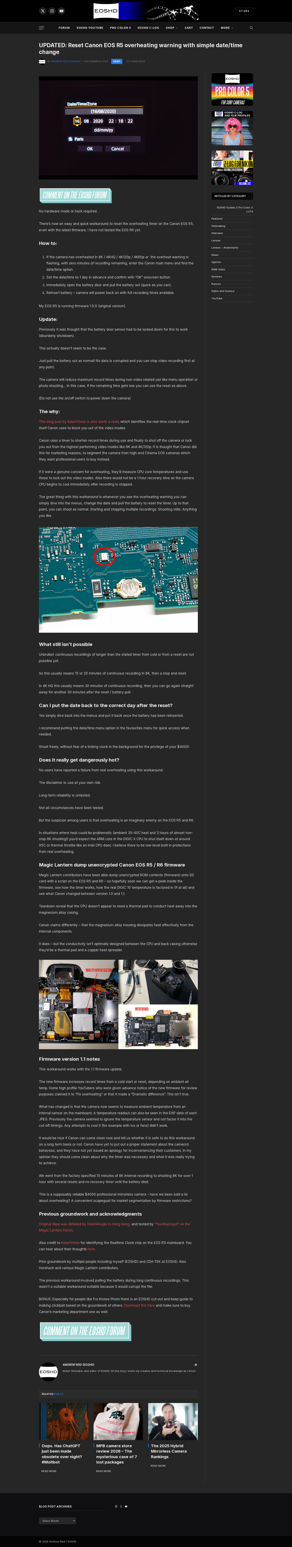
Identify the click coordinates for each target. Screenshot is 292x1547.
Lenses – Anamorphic (225, 247)
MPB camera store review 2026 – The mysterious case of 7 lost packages (116, 1453)
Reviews (217, 276)
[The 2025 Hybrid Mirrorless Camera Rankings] (173, 1421)
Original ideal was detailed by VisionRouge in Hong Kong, (85, 1224)
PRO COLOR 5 (120, 28)
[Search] (251, 27)
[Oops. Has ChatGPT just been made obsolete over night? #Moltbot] (63, 1421)
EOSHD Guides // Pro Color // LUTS (235, 209)
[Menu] (41, 27)
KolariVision (70, 1243)
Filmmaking (218, 225)
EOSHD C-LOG (148, 28)
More (225, 28)
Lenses (216, 240)
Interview (217, 233)
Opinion (216, 262)
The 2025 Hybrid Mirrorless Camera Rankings (169, 1451)
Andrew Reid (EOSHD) (65, 61)
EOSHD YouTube (90, 28)
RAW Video (218, 269)
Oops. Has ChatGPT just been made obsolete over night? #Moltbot (62, 1453)
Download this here (140, 1305)
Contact (207, 28)
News (116, 61)
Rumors (216, 283)
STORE (244, 10)
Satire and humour (223, 291)
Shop (170, 28)
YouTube (217, 298)
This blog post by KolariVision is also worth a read (78, 422)
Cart (189, 28)
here (91, 1249)
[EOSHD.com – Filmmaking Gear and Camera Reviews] (146, 11)
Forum (64, 28)
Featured (217, 218)
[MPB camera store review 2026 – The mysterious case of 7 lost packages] (118, 1421)
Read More (49, 1471)
